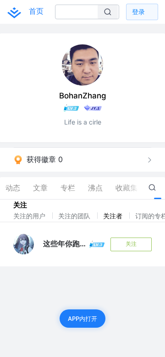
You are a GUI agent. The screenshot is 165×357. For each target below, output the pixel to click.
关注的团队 (75, 216)
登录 (138, 12)
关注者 (113, 216)
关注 (131, 243)
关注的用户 (30, 216)
